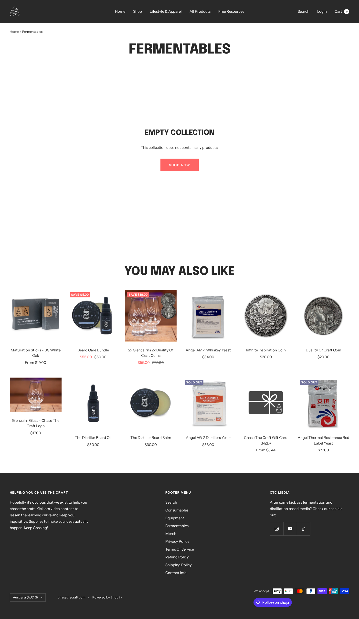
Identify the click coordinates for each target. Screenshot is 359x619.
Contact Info (176, 572)
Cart (341, 11)
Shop (137, 11)
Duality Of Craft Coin (323, 350)
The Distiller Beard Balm (150, 437)
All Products (200, 11)
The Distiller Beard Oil (93, 437)
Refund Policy (177, 557)
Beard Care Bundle (93, 350)
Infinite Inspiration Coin (266, 350)
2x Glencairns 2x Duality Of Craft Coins (150, 353)
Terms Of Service (179, 549)
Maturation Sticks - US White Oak (36, 353)
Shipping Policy (178, 565)
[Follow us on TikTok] (303, 528)
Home (120, 11)
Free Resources (231, 11)
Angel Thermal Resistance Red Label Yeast (323, 440)
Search (303, 11)
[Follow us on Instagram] (276, 528)
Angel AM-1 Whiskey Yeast (208, 350)
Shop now (179, 165)
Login (322, 11)
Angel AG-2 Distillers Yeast (208, 437)
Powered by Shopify (107, 597)
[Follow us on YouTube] (290, 528)
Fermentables (177, 525)
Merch (170, 533)
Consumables (177, 510)
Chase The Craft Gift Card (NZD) (265, 440)
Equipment (174, 518)
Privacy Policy (177, 541)
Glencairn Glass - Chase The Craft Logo (35, 423)
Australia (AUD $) (25, 597)
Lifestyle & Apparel (166, 11)
